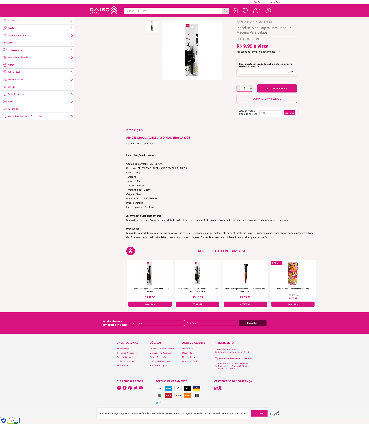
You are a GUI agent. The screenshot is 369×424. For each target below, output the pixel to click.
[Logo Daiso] (103, 10)
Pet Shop (12, 42)
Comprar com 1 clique (267, 98)
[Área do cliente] (235, 11)
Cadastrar (252, 323)
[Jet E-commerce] (271, 413)
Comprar (277, 88)
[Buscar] (225, 11)
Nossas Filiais (123, 365)
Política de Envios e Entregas (162, 348)
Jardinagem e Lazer (16, 50)
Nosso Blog (275, 2)
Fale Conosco (259, 2)
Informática (13, 109)
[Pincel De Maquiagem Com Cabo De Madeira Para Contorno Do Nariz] (198, 273)
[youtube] (141, 388)
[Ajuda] (268, 11)
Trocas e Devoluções (158, 357)
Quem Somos (123, 348)
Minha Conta (187, 348)
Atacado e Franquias (158, 365)
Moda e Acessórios (16, 79)
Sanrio (11, 101)
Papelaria (12, 28)
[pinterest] (130, 388)
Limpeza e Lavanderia (17, 35)
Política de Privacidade (127, 353)
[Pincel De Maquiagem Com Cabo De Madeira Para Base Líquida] (245, 273)
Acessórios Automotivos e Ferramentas (25, 116)
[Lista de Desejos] (245, 10)
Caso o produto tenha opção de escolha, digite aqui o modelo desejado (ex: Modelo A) (265, 65)
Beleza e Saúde (14, 72)
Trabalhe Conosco (125, 357)
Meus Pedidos (188, 353)
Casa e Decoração (16, 94)
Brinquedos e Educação (18, 57)
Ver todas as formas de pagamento (256, 51)
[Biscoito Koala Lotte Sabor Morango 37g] (293, 273)
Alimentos (12, 65)
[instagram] (125, 388)
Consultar (289, 113)
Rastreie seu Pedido (190, 361)
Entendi (259, 413)
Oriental (11, 87)
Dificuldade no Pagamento (161, 353)
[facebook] (119, 388)
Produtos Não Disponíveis (161, 361)
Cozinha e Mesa (14, 20)
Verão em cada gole (125, 361)
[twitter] (135, 388)
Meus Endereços (189, 357)
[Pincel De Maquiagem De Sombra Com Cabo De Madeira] (150, 273)
